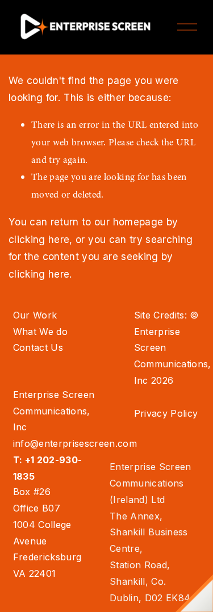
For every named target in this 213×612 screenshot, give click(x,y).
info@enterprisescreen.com (75, 443)
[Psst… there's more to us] (194, 593)
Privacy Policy (166, 413)
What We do (40, 331)
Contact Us (38, 347)
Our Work (35, 315)
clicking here (39, 239)
